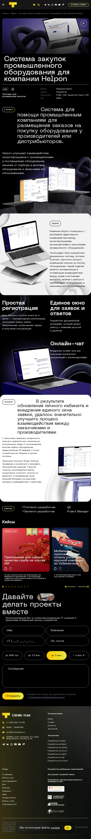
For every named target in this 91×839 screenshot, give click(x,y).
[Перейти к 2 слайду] (6, 586)
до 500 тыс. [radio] (12, 655)
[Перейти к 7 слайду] (21, 586)
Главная (5, 13)
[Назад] (84, 24)
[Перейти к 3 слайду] (9, 586)
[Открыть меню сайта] (3, 4)
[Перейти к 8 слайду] (24, 586)
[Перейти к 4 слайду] (12, 586)
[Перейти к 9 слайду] (27, 586)
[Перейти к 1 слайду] (3, 586)
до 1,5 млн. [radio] (34, 655)
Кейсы (14, 13)
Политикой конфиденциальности (47, 697)
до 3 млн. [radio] (56, 655)
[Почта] (34, 5)
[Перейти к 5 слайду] (15, 586)
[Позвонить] (39, 5)
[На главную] (13, 4)
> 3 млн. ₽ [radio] (78, 655)
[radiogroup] (45, 655)
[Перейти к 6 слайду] (18, 586)
